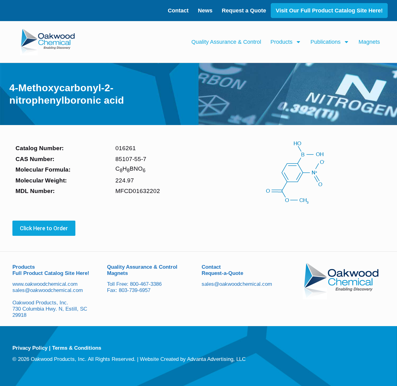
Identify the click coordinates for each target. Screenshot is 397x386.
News (205, 10)
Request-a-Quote (222, 273)
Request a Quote (244, 10)
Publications (325, 42)
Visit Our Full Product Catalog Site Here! (329, 10)
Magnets (369, 42)
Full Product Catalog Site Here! (50, 273)
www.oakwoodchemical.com (45, 284)
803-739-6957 (134, 290)
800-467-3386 (146, 284)
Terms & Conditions (76, 348)
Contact (178, 10)
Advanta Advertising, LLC (216, 359)
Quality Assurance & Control (226, 42)
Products (281, 42)
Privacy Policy (29, 348)
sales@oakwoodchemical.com (47, 290)
